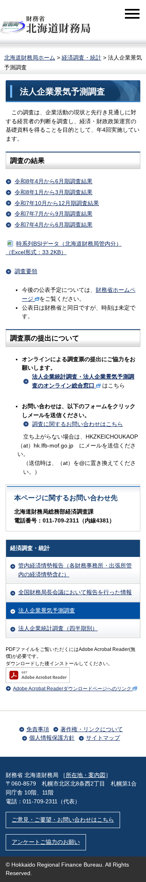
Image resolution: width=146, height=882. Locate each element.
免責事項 (37, 729)
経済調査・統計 (81, 57)
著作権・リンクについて (91, 729)
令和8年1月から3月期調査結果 (53, 192)
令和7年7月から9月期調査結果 (53, 213)
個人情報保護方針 (52, 737)
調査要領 (26, 271)
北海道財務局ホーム (29, 57)
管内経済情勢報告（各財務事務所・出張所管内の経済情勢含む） (75, 570)
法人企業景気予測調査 (46, 610)
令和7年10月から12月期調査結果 (57, 203)
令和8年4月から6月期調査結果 (53, 181)
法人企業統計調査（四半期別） (58, 628)
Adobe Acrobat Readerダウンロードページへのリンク (72, 688)
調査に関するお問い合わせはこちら (77, 424)
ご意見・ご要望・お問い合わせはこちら (63, 819)
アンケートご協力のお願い (46, 842)
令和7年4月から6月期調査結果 (53, 224)
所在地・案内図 (85, 775)
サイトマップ (103, 737)
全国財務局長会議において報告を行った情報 (75, 592)
